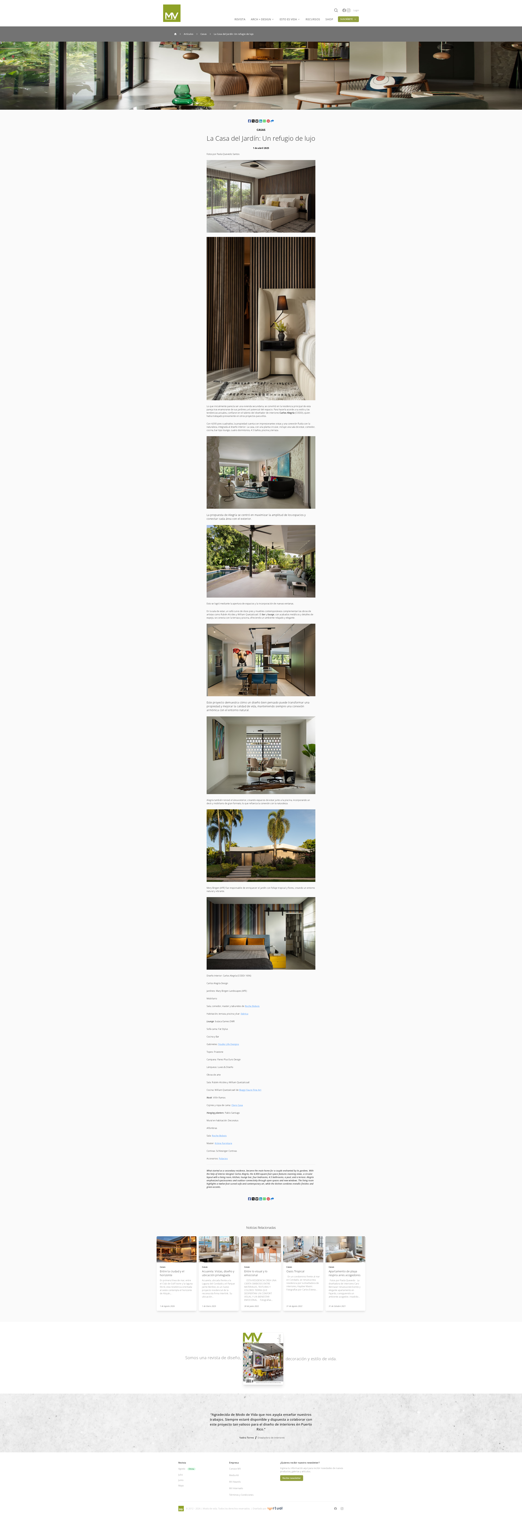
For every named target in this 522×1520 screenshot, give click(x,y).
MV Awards (235, 1481)
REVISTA (239, 19)
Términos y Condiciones (241, 1494)
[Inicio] (175, 34)
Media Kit (234, 1475)
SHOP (329, 19)
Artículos (188, 34)
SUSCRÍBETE (346, 19)
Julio (180, 1474)
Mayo (181, 1485)
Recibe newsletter (291, 1478)
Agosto (181, 1468)
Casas (204, 34)
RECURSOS (313, 19)
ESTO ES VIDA (288, 19)
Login (356, 10)
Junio (180, 1480)
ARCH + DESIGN (261, 19)
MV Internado (236, 1488)
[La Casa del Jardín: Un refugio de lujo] (249, 121)
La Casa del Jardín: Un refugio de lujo (234, 34)
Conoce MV (235, 1468)
